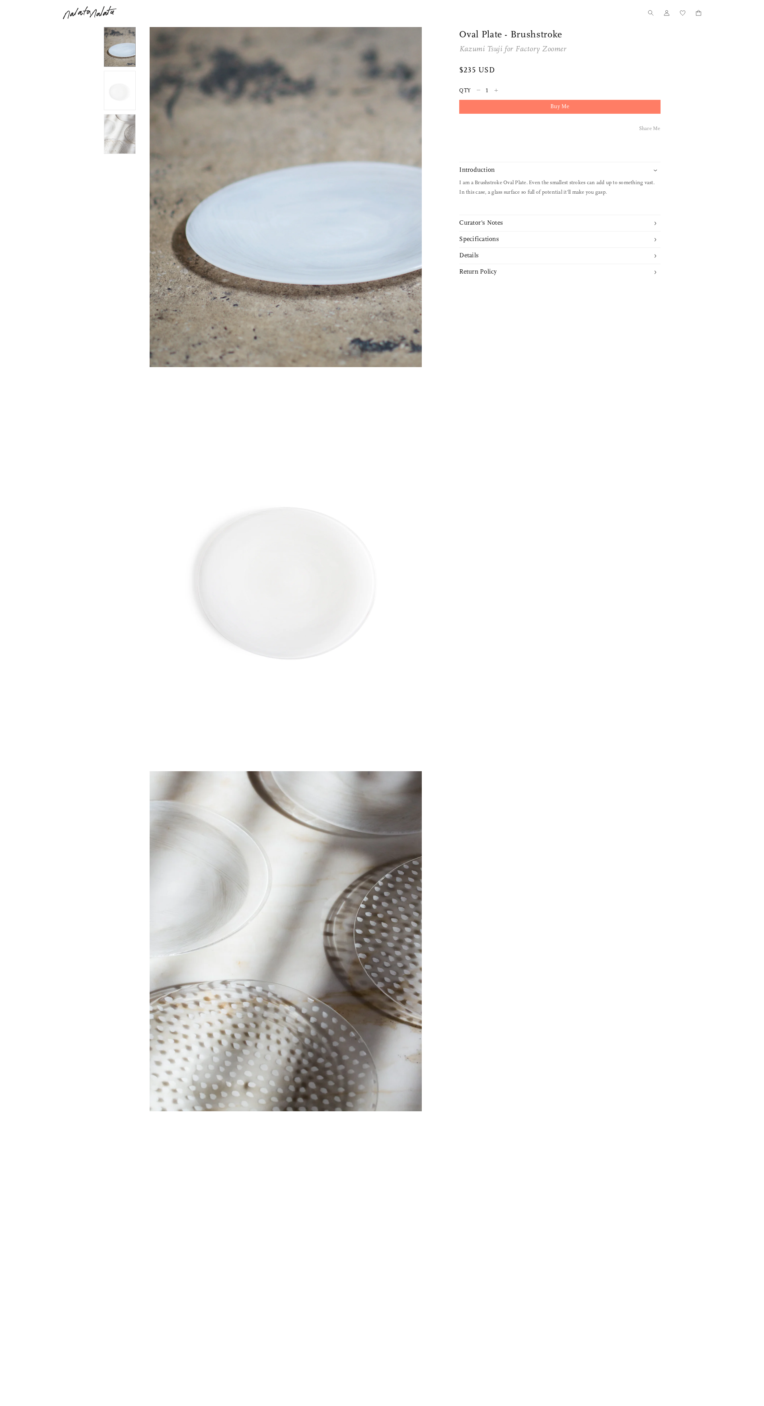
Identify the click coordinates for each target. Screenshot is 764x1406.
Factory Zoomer (540, 49)
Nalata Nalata (90, 12)
